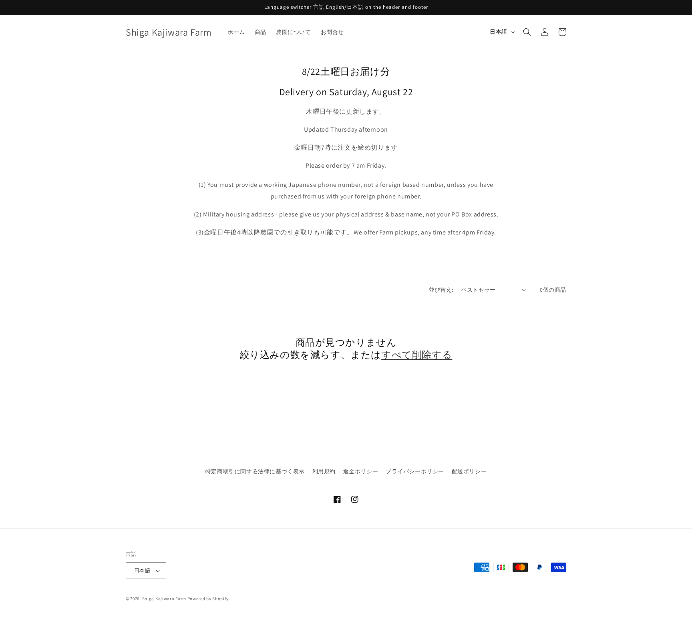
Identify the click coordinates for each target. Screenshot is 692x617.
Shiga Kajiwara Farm (164, 598)
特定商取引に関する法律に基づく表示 (255, 471)
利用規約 (324, 471)
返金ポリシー (360, 471)
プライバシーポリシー (415, 471)
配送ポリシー (469, 471)
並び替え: (441, 289)
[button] (527, 32)
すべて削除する (416, 355)
